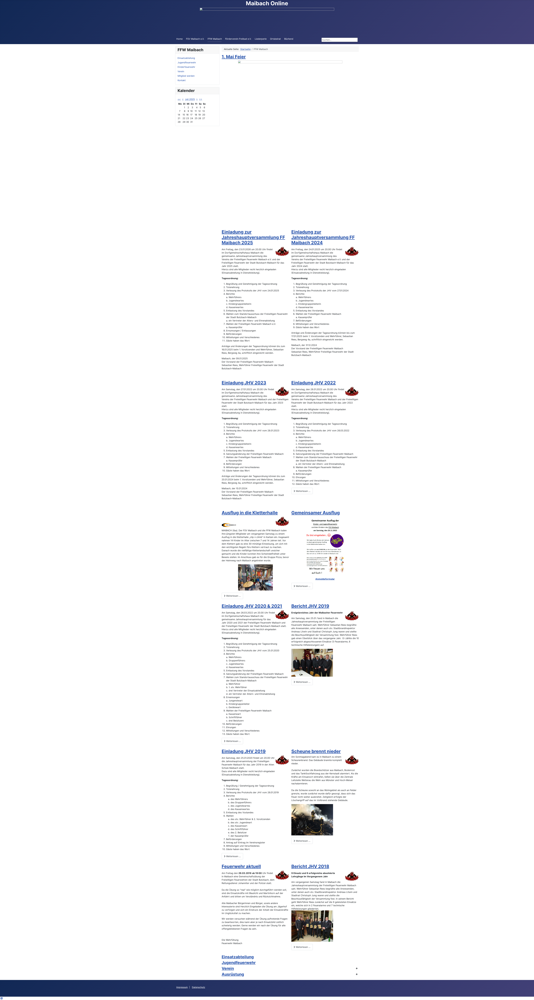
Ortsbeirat (275, 38)
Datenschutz (198, 987)
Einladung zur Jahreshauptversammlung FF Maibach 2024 (323, 237)
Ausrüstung (233, 974)
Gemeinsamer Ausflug (315, 512)
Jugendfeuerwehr (187, 62)
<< (179, 99)
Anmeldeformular (325, 579)
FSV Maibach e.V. (195, 38)
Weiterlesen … (302, 491)
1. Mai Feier (234, 56)
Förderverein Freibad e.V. (238, 38)
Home (179, 38)
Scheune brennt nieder (316, 751)
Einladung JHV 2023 (244, 382)
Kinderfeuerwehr (186, 67)
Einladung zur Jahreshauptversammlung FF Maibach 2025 (253, 237)
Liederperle (261, 38)
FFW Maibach (215, 38)
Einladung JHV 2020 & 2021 (252, 606)
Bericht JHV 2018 (310, 866)
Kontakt (182, 80)
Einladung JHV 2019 (244, 751)
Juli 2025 (190, 99)
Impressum (182, 987)
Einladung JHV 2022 (313, 382)
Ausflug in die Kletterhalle (250, 512)
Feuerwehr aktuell (241, 866)
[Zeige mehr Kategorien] (357, 968)
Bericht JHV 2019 (310, 606)
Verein (181, 71)
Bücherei (288, 38)
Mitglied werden (186, 75)
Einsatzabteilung (186, 58)
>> (200, 99)
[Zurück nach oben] (529, 995)
